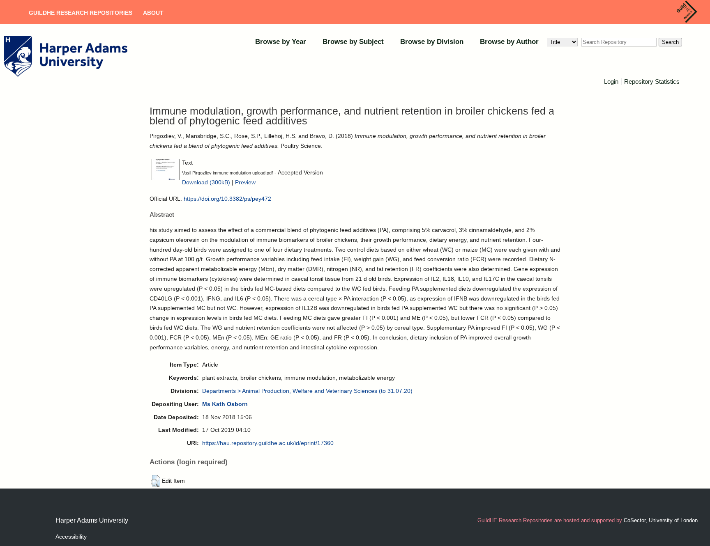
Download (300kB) (206, 182)
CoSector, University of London (661, 520)
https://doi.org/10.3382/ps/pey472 (227, 198)
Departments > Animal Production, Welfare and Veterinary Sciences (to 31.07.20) (307, 391)
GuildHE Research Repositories (80, 12)
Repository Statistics (652, 81)
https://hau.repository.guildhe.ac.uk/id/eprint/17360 (268, 443)
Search (670, 42)
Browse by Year (280, 42)
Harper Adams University (91, 520)
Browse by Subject (353, 42)
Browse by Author (509, 42)
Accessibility (71, 536)
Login (611, 81)
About (153, 12)
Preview (245, 182)
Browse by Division (431, 42)
